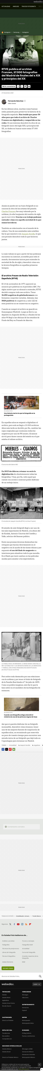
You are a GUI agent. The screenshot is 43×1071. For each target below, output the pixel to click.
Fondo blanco (36, 916)
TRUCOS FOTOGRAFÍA (29, 6)
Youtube (18, 923)
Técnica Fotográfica (8, 956)
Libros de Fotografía (8, 952)
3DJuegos (25, 995)
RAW (23, 962)
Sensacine (25, 1007)
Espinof (24, 1010)
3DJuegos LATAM (27, 1049)
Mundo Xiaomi (6, 1006)
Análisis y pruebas (8, 941)
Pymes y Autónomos (28, 1036)
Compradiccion (7, 1039)
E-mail (29, 86)
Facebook (18, 86)
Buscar (40, 976)
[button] (16, 101)
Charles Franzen (9, 211)
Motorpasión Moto (28, 1023)
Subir (35, 984)
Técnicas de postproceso (10, 948)
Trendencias (6, 1033)
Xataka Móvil (6, 997)
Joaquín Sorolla (28, 234)
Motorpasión (26, 1020)
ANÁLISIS (16, 6)
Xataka (4, 995)
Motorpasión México (28, 1057)
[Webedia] (38, 1)
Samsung (16, 32)
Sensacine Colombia (28, 1054)
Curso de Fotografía (28, 952)
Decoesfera (6, 1036)
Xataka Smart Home (8, 1003)
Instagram (7, 32)
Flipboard (25, 86)
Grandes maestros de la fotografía (30, 957)
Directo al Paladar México (10, 1057)
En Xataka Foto (8, 411)
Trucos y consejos (28, 941)
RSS (26, 923)
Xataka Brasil (6, 1052)
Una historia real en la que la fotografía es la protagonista (19, 414)
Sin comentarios (9, 86)
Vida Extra (25, 997)
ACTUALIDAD (6, 6)
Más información (24, 1069)
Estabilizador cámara (23, 916)
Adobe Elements (7, 962)
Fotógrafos (6, 945)
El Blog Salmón (26, 1033)
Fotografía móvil (27, 945)
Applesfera (5, 1000)
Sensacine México (28, 1052)
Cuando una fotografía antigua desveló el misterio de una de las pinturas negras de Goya (20, 716)
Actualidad (12, 745)
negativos (37, 745)
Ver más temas (8, 968)
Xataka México (7, 1049)
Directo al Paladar (7, 1020)
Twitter (21, 86)
